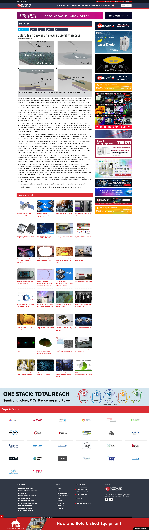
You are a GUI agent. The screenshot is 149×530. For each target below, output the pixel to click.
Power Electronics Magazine (27, 495)
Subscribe (99, 1)
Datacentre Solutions (25, 505)
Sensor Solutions (24, 498)
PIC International (82, 494)
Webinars (85, 5)
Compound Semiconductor (27, 491)
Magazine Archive (64, 493)
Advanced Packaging (25, 488)
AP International (82, 487)
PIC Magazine (22, 493)
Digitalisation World (25, 508)
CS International (82, 489)
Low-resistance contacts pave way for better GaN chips (63, 260)
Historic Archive (63, 495)
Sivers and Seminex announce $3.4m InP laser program (64, 374)
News (59, 5)
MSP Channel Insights (25, 510)
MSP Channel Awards (84, 503)
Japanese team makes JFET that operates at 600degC (24, 260)
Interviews (75, 5)
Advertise (61, 503)
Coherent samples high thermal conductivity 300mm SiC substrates (44, 351)
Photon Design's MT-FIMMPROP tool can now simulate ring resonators (44, 283)
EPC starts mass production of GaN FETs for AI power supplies (64, 283)
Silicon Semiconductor (26, 500)
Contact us (128, 1)
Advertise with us (119, 1)
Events (101, 5)
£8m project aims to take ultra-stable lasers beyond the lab (45, 306)
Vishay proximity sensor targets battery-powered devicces (64, 328)
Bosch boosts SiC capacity (83, 281)
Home (59, 488)
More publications (108, 1)
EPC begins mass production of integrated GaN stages (44, 215)
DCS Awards (81, 501)
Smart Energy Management (27, 503)
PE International (82, 492)
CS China (108, 5)
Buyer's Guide (93, 5)
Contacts (60, 508)
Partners (60, 500)
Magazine (66, 5)
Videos (60, 498)
